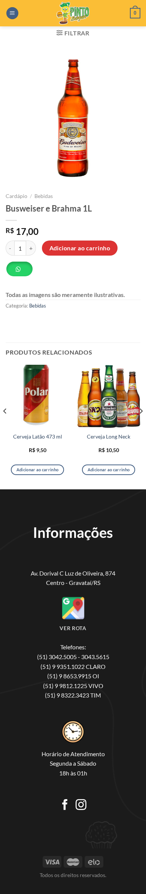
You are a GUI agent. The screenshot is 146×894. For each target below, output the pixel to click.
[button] (22, 272)
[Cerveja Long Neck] (108, 397)
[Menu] (12, 13)
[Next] (141, 426)
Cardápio (16, 196)
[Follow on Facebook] (65, 806)
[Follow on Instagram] (81, 806)
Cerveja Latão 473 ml (37, 437)
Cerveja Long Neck (108, 437)
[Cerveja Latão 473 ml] (37, 397)
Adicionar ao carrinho (79, 248)
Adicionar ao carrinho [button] (37, 469)
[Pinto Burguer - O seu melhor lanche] (73, 13)
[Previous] (5, 426)
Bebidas (43, 196)
